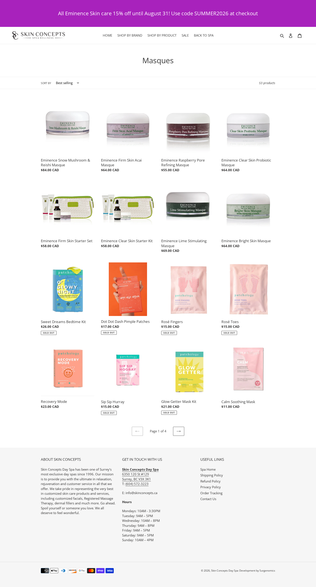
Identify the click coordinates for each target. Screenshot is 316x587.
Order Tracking (211, 493)
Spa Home (208, 469)
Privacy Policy (210, 487)
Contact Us (208, 499)
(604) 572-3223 (137, 484)
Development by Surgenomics (257, 570)
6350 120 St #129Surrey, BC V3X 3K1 (140, 474)
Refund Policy (210, 481)
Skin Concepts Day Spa (224, 570)
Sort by (46, 83)
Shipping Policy (211, 475)
